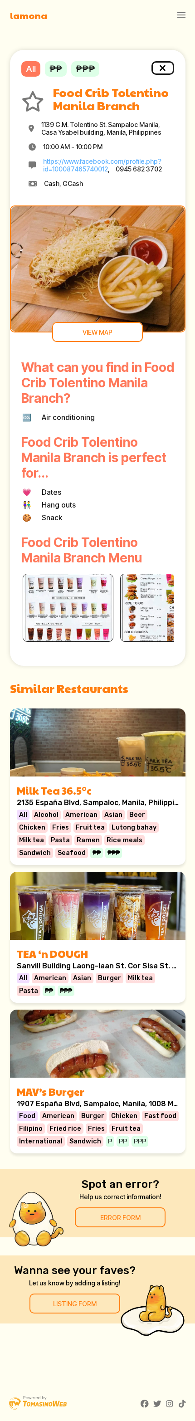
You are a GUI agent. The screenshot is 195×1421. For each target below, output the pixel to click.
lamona (28, 15)
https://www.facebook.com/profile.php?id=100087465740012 (102, 165)
